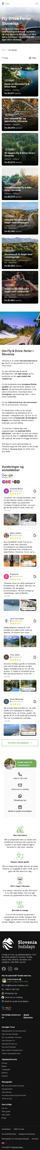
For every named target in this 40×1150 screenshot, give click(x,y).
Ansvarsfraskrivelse (9, 1134)
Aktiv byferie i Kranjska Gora (12, 1050)
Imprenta (35, 1139)
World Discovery (28, 1016)
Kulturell (5, 1076)
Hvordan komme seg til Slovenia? (14, 1095)
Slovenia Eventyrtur (9, 1047)
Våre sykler (6, 1115)
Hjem (4, 50)
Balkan (4, 1066)
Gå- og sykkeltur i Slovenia (12, 1037)
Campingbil (6, 1069)
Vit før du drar (7, 1099)
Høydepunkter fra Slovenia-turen (14, 1031)
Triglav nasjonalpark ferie (11, 1053)
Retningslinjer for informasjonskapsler (15, 1139)
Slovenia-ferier (17, 1147)
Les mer (7, 510)
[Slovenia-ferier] (20, 944)
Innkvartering (6, 1092)
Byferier (5, 1073)
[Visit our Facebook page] (4, 969)
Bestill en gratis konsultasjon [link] (20, 811)
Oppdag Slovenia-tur (9, 1044)
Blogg (4, 1118)
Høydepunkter (7, 1089)
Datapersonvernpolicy (27, 1134)
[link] (20, 797)
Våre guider (6, 1111)
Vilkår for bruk (19, 1129)
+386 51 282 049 (20, 778)
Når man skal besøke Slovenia (13, 1086)
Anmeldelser (6, 1129)
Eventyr (4, 1063)
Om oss (4, 1108)
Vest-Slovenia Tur (8, 1040)
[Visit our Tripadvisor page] (16, 969)
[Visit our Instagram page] (10, 969)
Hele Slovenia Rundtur (10, 1034)
